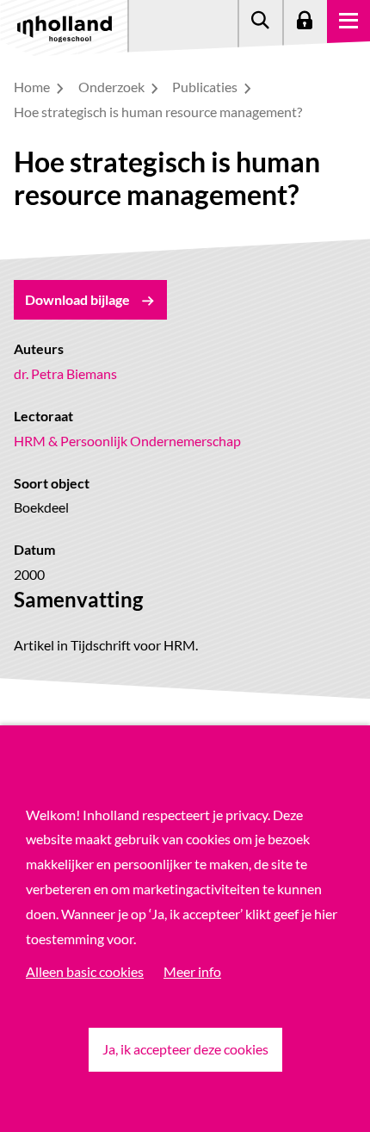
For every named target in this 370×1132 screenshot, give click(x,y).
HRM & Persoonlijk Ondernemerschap (127, 440)
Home (33, 86)
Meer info (192, 971)
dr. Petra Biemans (65, 373)
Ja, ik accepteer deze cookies (185, 1049)
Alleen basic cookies (85, 971)
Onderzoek (112, 86)
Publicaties (206, 86)
